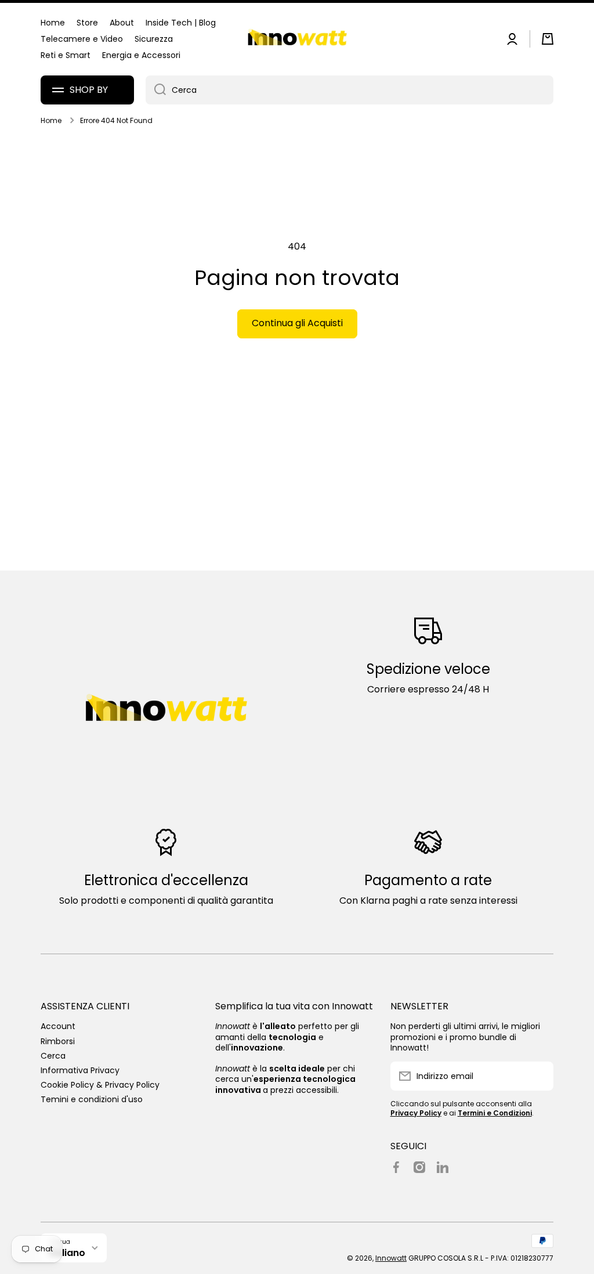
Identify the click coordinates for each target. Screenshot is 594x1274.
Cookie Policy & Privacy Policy (100, 1084)
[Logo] (297, 39)
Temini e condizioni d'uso (92, 1099)
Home (51, 120)
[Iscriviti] (538, 1076)
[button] (547, 39)
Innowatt (391, 1258)
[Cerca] (156, 89)
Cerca (53, 1055)
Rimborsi (58, 1040)
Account (58, 1025)
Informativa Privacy (80, 1069)
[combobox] (349, 89)
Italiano (67, 1252)
